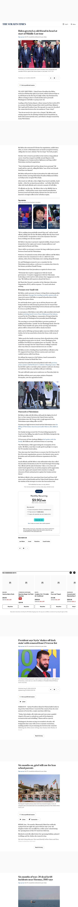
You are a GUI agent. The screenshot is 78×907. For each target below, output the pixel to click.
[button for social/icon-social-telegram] (50, 78)
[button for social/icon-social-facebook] (54, 78)
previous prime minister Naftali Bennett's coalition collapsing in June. (37, 364)
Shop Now (10, 606)
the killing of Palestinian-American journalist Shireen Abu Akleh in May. (38, 426)
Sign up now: (21, 37)
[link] (14, 24)
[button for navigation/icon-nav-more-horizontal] (58, 78)
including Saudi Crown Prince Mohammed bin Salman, (40, 314)
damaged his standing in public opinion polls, (43, 295)
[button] (65, 24)
